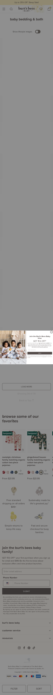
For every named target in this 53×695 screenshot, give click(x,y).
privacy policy (44, 356)
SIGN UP (39, 353)
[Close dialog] (51, 332)
